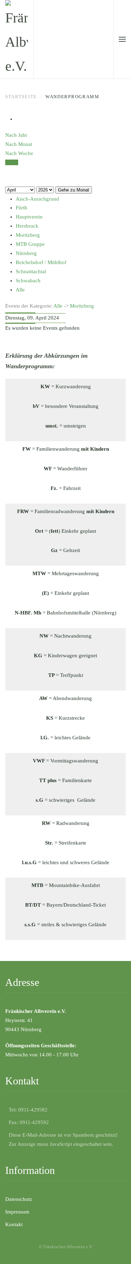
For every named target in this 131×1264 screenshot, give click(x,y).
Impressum (17, 1212)
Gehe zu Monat (73, 190)
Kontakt (14, 1224)
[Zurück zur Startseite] (16, 39)
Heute (11, 162)
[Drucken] (18, 119)
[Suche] (7, 180)
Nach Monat (18, 144)
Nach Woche (19, 153)
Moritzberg (82, 306)
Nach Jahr (16, 135)
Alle (58, 306)
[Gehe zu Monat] (7, 171)
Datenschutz (18, 1199)
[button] (122, 39)
